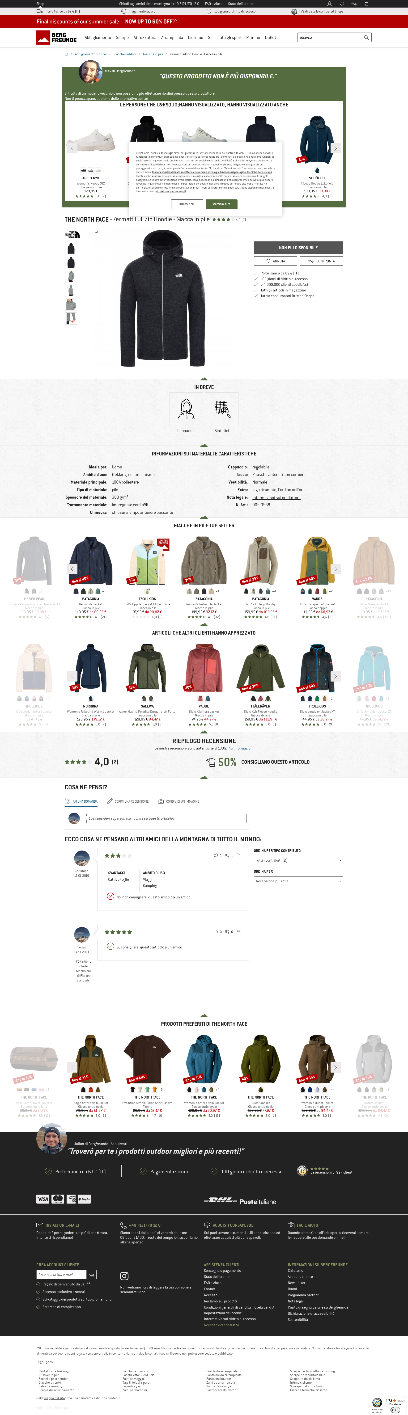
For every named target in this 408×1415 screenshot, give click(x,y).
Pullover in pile (49, 1375)
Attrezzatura (145, 37)
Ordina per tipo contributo (277, 850)
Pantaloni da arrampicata (224, 1375)
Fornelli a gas (132, 1386)
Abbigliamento (98, 37)
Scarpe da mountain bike (307, 1375)
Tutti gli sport (230, 37)
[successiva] (336, 148)
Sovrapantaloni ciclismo (306, 1386)
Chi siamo (295, 1270)
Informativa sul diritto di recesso (230, 1319)
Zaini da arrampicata (220, 1382)
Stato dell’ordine (217, 1276)
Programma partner (303, 1295)
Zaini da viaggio (133, 1379)
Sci (210, 37)
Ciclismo (195, 37)
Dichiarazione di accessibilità (311, 1313)
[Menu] (404, 1399)
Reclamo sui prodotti (220, 1301)
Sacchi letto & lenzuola (138, 1375)
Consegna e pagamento (222, 1270)
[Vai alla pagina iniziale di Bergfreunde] (58, 37)
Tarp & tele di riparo (136, 1382)
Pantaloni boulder (218, 1379)
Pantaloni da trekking (53, 1371)
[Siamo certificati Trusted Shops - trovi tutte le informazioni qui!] (303, 1171)
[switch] (395, 1410)
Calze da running (50, 1386)
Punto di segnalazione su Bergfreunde (318, 1307)
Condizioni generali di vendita (227, 1307)
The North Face (87, 219)
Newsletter (296, 1282)
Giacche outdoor (125, 54)
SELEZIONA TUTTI (221, 204)
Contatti (210, 1289)
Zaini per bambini (135, 1390)
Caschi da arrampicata (222, 1371)
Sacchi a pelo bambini (54, 1379)
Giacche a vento (50, 1382)
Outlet (270, 37)
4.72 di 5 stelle (321, 11)
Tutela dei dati (264, 1307)
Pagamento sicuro (142, 11)
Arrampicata (172, 37)
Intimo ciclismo (301, 1382)
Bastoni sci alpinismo (221, 1390)
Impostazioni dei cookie (223, 1313)
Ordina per (263, 871)
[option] (164, 298)
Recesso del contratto (221, 1325)
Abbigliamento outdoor (91, 54)
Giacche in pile (153, 54)
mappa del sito (54, 1398)
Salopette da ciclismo (305, 1379)
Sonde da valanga (218, 1386)
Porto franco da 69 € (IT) (63, 11)
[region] (205, 179)
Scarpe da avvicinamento (56, 1390)
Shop (40, 3)
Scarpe (122, 37)
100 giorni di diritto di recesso (234, 11)
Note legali (296, 1301)
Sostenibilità (298, 1319)
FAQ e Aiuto (212, 1282)
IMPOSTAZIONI (187, 204)
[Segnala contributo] (238, 855)
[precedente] (72, 148)
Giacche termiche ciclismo (308, 1390)
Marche (253, 37)
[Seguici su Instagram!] (128, 1277)
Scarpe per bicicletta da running (312, 1371)
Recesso (210, 1295)
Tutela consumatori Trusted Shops (287, 296)
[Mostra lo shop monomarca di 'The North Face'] (72, 234)
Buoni (292, 1289)
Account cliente (300, 1276)
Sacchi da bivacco (135, 1371)
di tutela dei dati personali (171, 191)
